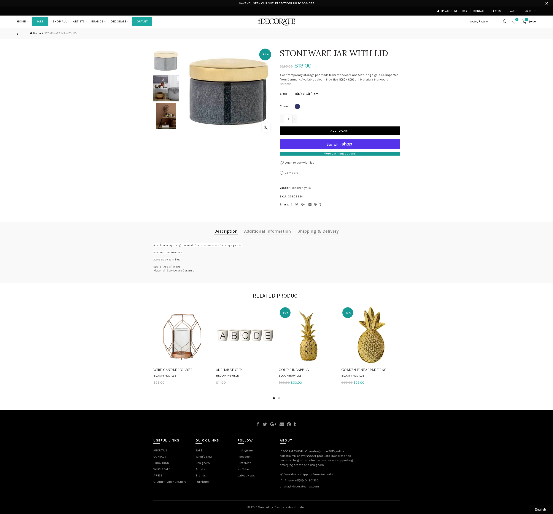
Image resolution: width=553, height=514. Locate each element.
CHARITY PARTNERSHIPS (169, 482)
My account (449, 11)
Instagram (245, 450)
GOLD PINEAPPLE (294, 370)
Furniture (202, 482)
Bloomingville (301, 188)
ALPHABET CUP (229, 370)
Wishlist (516, 19)
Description (226, 231)
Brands (200, 475)
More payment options (340, 153)
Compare (291, 173)
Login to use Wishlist (299, 162)
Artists (200, 469)
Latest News (246, 475)
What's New (203, 457)
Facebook (244, 457)
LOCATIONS (161, 463)
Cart (465, 11)
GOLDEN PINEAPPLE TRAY (363, 370)
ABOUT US (160, 450)
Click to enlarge (266, 127)
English (528, 11)
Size (283, 94)
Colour (284, 106)
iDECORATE (118, 21)
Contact (479, 11)
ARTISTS (79, 21)
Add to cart (340, 130)
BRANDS (97, 21)
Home (21, 21)
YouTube (243, 469)
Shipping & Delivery (318, 231)
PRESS (157, 475)
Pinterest (244, 463)
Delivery (495, 11)
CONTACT (159, 457)
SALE (39, 21)
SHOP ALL (60, 21)
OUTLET (142, 21)
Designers (202, 463)
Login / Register (479, 21)
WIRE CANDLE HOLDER (172, 370)
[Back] (20, 33)
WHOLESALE (161, 469)
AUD (512, 11)
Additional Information (267, 231)
